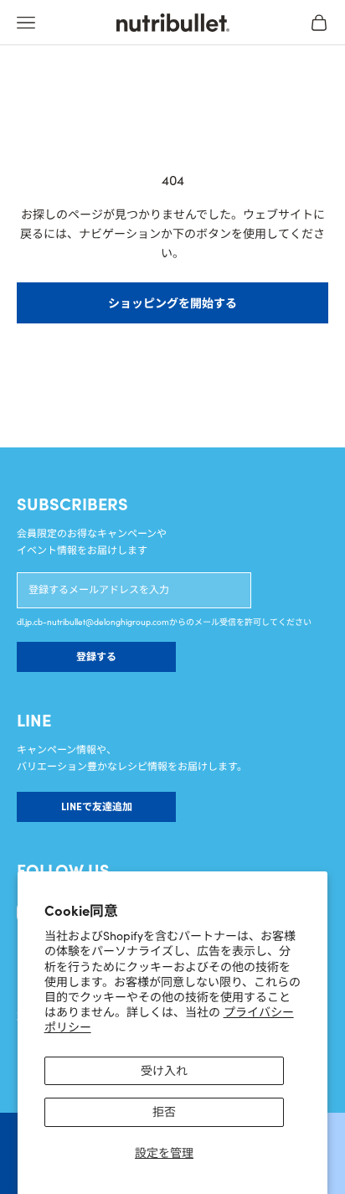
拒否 (164, 1111)
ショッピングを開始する (172, 302)
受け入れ (164, 1070)
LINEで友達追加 (96, 806)
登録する (96, 656)
